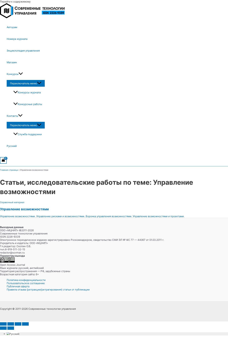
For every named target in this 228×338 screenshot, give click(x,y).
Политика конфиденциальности (26, 280)
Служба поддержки (30, 134)
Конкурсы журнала (29, 92)
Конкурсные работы (30, 104)
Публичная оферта (18, 286)
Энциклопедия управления (23, 50)
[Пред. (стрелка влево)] (3, 328)
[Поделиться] (18, 324)
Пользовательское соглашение (26, 283)
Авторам (12, 27)
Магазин (12, 62)
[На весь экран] (10, 324)
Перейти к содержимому (15, 1)
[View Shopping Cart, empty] (3, 160)
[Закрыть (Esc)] (25, 324)
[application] (21, 74)
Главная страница (9, 170)
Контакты (12, 115)
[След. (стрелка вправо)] (10, 328)
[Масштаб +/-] (3, 324)
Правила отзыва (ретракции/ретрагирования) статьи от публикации (48, 289)
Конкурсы (13, 74)
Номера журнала (17, 38)
